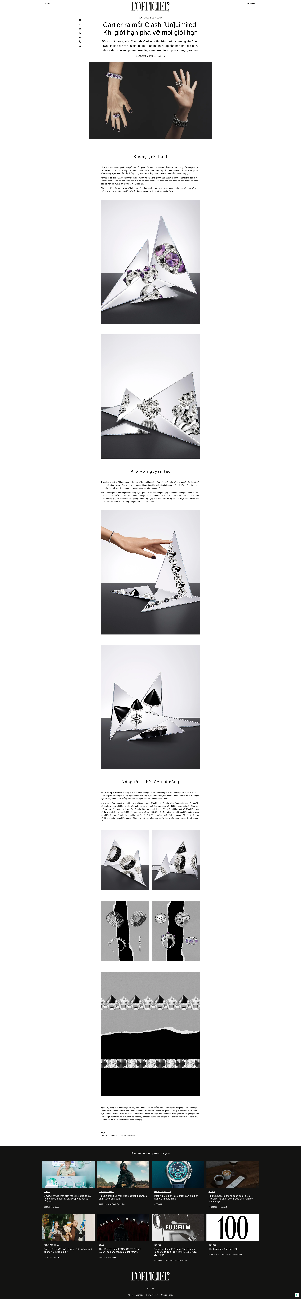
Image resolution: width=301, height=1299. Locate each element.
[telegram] (80, 46)
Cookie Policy (167, 1295)
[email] (80, 20)
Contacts (139, 1295)
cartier (105, 1135)
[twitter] (80, 38)
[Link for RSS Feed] (153, 1289)
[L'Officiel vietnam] (150, 6)
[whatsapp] (80, 42)
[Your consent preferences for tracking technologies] (297, 1295)
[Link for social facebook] (148, 1289)
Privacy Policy (152, 1295)
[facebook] (80, 24)
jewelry (114, 1135)
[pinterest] (80, 29)
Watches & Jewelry (150, 18)
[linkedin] (80, 33)
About (130, 1295)
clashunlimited (127, 1135)
